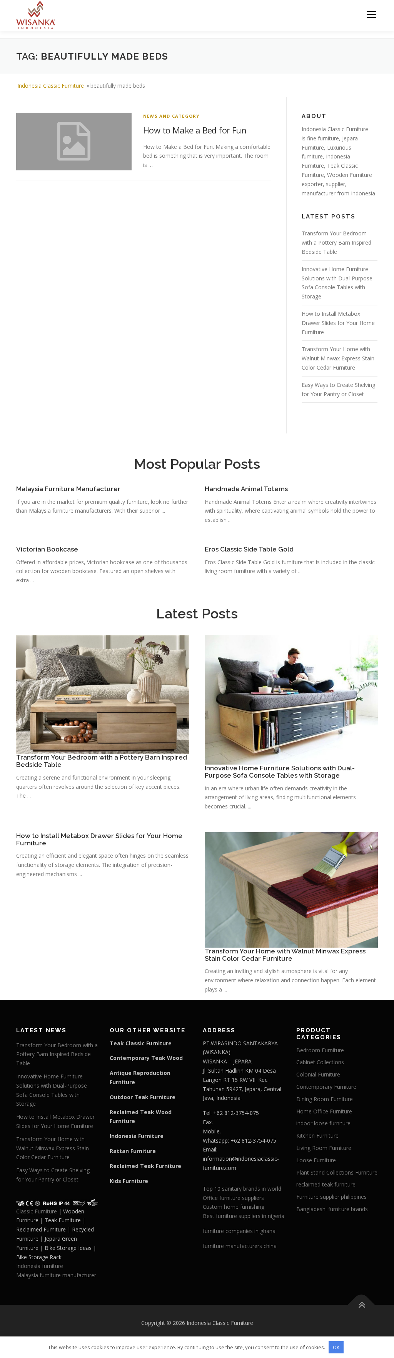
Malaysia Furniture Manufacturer (68, 489)
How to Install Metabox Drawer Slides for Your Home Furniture (338, 323)
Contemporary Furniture (326, 1086)
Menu (371, 14)
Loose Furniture (316, 1160)
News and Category (171, 116)
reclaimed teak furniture (326, 1184)
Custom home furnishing (233, 1206)
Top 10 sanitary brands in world (242, 1188)
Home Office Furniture (324, 1111)
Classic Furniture (36, 1211)
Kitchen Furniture (317, 1135)
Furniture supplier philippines (331, 1196)
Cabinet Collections (320, 1062)
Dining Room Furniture (324, 1099)
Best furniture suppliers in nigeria (243, 1216)
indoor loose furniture (323, 1123)
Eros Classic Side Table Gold (249, 549)
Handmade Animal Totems (246, 489)
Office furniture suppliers (233, 1197)
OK (336, 1347)
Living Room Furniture (323, 1147)
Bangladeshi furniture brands (332, 1209)
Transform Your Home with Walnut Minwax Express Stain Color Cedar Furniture (338, 358)
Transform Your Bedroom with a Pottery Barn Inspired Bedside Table (336, 242)
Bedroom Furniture (320, 1050)
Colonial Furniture (318, 1074)
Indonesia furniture (39, 1266)
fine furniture (323, 138)
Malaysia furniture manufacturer (56, 1275)
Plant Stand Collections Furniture (336, 1172)
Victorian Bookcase (47, 549)
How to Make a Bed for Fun (194, 130)
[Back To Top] (361, 1305)
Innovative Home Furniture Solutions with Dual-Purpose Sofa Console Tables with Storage (280, 771)
